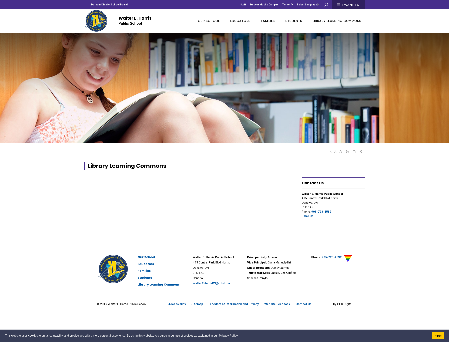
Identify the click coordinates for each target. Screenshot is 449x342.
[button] (330, 152)
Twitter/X (287, 4)
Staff (243, 4)
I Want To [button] (351, 4)
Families (144, 271)
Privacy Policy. (228, 335)
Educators (146, 264)
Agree (438, 335)
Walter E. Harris (135, 20)
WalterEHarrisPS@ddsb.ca (211, 283)
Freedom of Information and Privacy (234, 304)
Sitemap (197, 304)
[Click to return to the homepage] (95, 20)
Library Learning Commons (159, 284)
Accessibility (177, 304)
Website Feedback (277, 304)
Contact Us (303, 304)
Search (326, 4)
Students (145, 278)
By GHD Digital (342, 304)
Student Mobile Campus (264, 4)
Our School (146, 257)
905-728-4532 (321, 211)
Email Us (307, 216)
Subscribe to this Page (361, 151)
